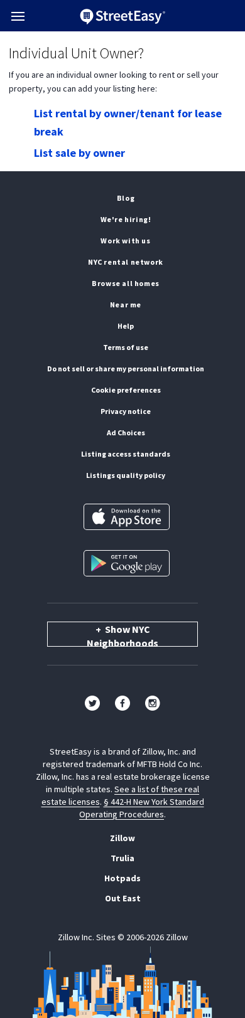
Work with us (125, 240)
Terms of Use (125, 347)
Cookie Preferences (126, 390)
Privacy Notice (126, 411)
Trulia (122, 858)
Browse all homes (126, 283)
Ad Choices (126, 432)
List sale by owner (79, 153)
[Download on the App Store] (127, 517)
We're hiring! (126, 219)
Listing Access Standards (125, 454)
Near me (125, 304)
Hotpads (122, 878)
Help (125, 326)
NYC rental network (125, 262)
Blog (125, 198)
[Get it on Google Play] (127, 563)
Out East (123, 898)
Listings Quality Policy (125, 475)
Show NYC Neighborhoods (122, 635)
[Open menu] (18, 16)
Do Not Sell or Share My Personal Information (125, 368)
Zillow (122, 838)
